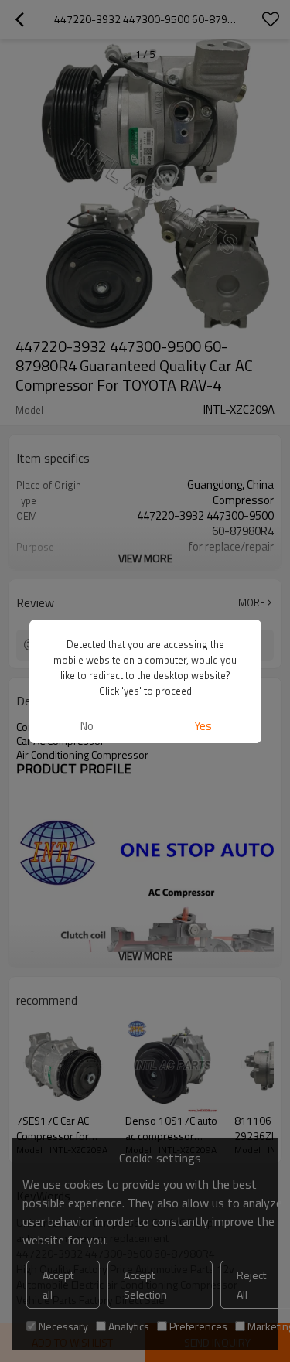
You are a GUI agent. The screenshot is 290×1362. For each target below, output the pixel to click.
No (87, 726)
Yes (203, 726)
